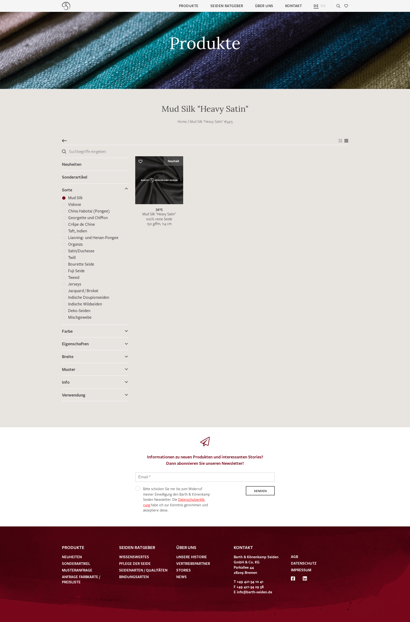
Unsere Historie (191, 556)
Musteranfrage (77, 570)
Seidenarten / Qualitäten (143, 570)
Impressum (301, 569)
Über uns (264, 5)
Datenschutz (304, 563)
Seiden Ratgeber (226, 5)
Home (182, 121)
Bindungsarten (134, 576)
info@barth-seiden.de (254, 592)
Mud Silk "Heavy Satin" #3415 (211, 121)
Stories (183, 570)
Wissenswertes (134, 556)
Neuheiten (71, 164)
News (181, 576)
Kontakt (293, 5)
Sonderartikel (74, 177)
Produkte (189, 5)
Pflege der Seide (135, 563)
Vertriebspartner (193, 563)
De (316, 5)
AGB (294, 556)
